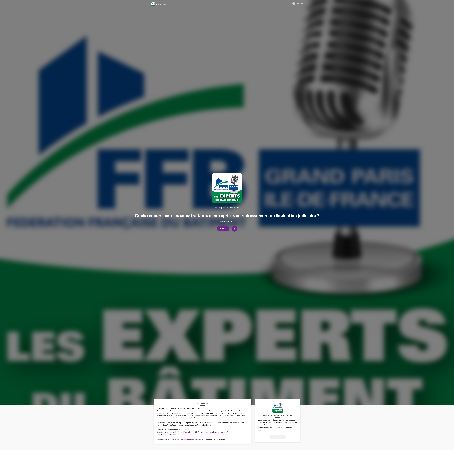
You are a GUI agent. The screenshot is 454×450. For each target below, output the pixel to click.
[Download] (234, 229)
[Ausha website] (297, 3)
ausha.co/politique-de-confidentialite (191, 439)
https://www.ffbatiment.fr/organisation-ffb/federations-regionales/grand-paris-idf (196, 432)
